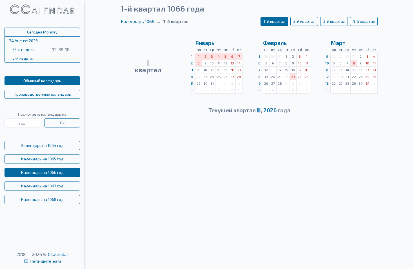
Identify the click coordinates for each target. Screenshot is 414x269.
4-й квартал (364, 21)
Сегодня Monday (42, 32)
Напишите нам (45, 261)
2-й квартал (304, 21)
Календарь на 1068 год (42, 199)
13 (327, 83)
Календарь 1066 (137, 21)
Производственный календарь (42, 94)
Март (338, 42)
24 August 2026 (23, 40)
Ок (62, 122)
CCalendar (58, 254)
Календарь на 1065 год (42, 158)
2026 (270, 110)
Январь (204, 42)
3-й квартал (23, 58)
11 (327, 70)
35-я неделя (23, 49)
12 (327, 77)
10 (327, 63)
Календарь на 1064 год (42, 145)
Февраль (275, 42)
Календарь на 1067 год (42, 185)
